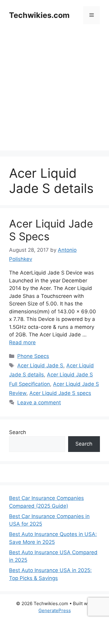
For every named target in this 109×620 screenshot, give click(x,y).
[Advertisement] (54, 95)
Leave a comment (39, 402)
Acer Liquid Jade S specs (60, 393)
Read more (22, 342)
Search (17, 432)
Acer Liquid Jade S (40, 365)
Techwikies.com (39, 15)
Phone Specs (33, 356)
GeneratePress (54, 610)
